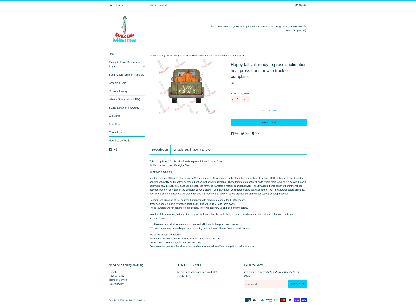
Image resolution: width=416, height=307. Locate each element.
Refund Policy (116, 283)
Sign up (163, 5)
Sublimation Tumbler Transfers (126, 74)
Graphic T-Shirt (117, 83)
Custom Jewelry (118, 91)
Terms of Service (118, 279)
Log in (153, 5)
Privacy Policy (116, 275)
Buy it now (269, 122)
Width (233, 93)
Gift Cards (114, 115)
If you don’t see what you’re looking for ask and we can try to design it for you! (251, 26)
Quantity (245, 93)
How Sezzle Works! (120, 140)
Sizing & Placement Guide (124, 107)
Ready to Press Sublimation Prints (127, 64)
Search (113, 272)
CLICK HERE (184, 275)
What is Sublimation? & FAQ (192, 149)
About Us (114, 124)
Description (160, 149)
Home (112, 54)
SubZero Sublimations (135, 300)
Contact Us (115, 132)
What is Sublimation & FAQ (124, 99)
